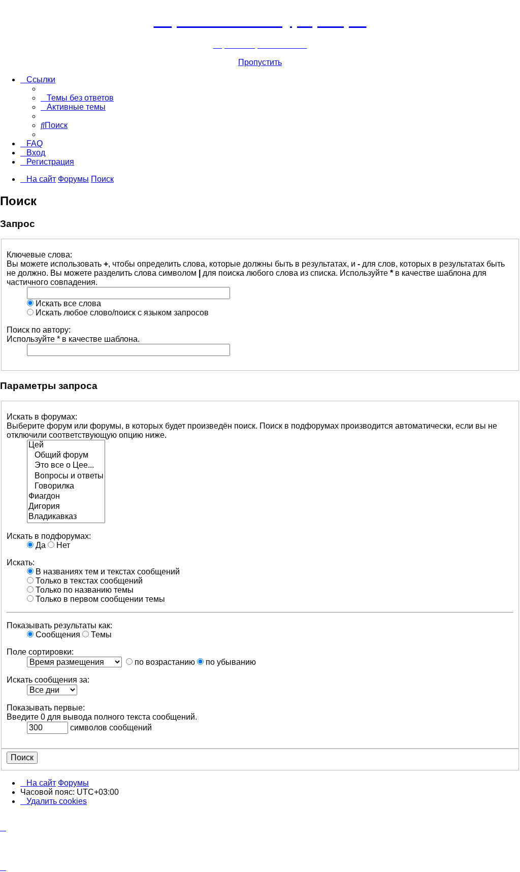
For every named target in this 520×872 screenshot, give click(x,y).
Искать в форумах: (42, 416)
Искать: (21, 562)
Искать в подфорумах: (49, 536)
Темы (100, 634)
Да (40, 545)
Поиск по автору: (39, 330)
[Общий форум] (66, 455)
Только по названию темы (84, 590)
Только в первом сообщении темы (99, 599)
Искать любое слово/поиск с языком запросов (121, 312)
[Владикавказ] (66, 517)
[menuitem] (77, 97)
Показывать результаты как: (59, 625)
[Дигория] (66, 507)
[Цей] (66, 445)
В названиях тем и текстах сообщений (107, 571)
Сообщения (57, 634)
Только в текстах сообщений (88, 580)
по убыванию (230, 662)
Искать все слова (67, 303)
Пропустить (260, 62)
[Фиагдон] (66, 497)
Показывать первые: (46, 707)
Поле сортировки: (40, 652)
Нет (62, 545)
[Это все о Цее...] (66, 466)
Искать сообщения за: (48, 679)
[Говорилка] (66, 486)
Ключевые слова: (39, 254)
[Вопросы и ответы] (66, 476)
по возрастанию (164, 662)
